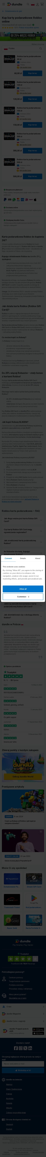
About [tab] (37, 558)
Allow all (23, 589)
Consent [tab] (8, 558)
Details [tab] (23, 558)
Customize (21, 597)
